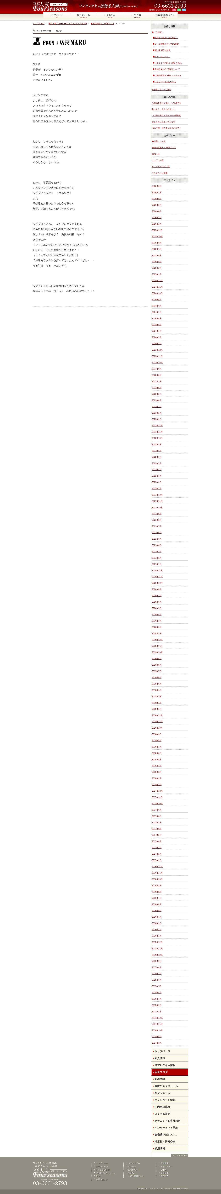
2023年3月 (156, 406)
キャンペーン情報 (159, 173)
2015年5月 (156, 986)
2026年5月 (156, 205)
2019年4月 (156, 690)
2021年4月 (156, 545)
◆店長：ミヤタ (159, 141)
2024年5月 (156, 325)
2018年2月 (156, 778)
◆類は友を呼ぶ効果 (161, 50)
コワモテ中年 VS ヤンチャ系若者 (166, 115)
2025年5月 (156, 262)
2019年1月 (156, 709)
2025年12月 (157, 230)
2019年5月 (156, 684)
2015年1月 (156, 1011)
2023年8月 (156, 375)
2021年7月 (156, 526)
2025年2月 (156, 268)
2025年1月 (156, 274)
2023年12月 (157, 350)
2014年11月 (157, 1024)
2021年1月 (156, 564)
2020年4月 (156, 614)
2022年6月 (156, 457)
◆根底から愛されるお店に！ (165, 38)
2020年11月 (157, 577)
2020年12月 (157, 570)
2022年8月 (156, 451)
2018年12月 (157, 715)
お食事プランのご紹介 (161, 90)
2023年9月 (156, 369)
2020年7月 (156, 595)
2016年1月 (156, 936)
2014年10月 (157, 1030)
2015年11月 (157, 948)
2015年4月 (156, 992)
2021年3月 (156, 551)
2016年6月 (156, 904)
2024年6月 (156, 318)
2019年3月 (156, 696)
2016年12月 (157, 866)
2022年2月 (156, 482)
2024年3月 (156, 337)
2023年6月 (156, 388)
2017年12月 (157, 791)
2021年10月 (157, 507)
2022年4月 (156, 469)
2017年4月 (156, 841)
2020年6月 (156, 602)
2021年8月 (156, 520)
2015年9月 (156, 961)
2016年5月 (156, 911)
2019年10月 (157, 652)
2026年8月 (156, 186)
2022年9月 (156, 444)
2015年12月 (157, 942)
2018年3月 (156, 772)
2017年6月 (156, 829)
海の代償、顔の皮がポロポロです (166, 128)
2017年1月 (156, 860)
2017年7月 (156, 822)
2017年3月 (156, 848)
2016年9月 (156, 885)
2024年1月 (156, 343)
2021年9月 (156, 514)
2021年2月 (156, 558)
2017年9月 (156, 810)
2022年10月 (157, 438)
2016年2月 (156, 929)
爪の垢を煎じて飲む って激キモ (166, 103)
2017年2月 (156, 854)
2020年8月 (156, 589)
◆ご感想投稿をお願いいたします (167, 75)
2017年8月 (156, 816)
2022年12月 (157, 425)
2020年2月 (156, 627)
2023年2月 (156, 413)
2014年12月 (157, 1018)
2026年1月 (156, 224)
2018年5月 (156, 759)
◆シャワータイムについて (164, 82)
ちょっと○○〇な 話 (161, 166)
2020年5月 (156, 608)
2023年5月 (156, 394)
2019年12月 (157, 640)
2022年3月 (156, 476)
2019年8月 (156, 665)
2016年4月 (156, 917)
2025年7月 (156, 249)
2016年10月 (157, 879)
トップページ (38, 23)
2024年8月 (156, 306)
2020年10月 (157, 583)
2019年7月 (156, 671)
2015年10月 (157, 955)
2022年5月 (156, 463)
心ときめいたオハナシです (163, 122)
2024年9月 (156, 299)
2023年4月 (156, 400)
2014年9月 (156, 1037)
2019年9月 (156, 658)
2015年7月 (156, 974)
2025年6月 (156, 255)
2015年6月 (156, 980)
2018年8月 (156, 740)
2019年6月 (156, 677)
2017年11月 (157, 797)
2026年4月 (156, 211)
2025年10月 (157, 236)
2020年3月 (156, 621)
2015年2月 (156, 1005)
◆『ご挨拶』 (158, 32)
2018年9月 (156, 734)
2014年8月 (156, 1043)
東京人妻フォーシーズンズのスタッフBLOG (68, 23)
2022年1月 (156, 488)
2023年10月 (157, 362)
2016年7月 (156, 898)
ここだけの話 (158, 160)
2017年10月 (157, 803)
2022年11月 (157, 432)
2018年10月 (157, 728)
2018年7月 (156, 747)
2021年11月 (157, 501)
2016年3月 (156, 923)
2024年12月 (157, 280)
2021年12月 (157, 495)
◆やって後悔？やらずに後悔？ (166, 44)
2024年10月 (157, 293)
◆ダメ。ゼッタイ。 (161, 56)
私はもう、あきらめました (163, 109)
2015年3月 (156, 999)
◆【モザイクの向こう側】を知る (167, 63)
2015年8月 (156, 967)
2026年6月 (156, 199)
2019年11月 (157, 646)
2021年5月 (156, 539)
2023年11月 (157, 356)
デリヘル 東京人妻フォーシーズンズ (162, 1188)
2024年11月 (157, 287)
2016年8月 (156, 892)
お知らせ (156, 154)
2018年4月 (156, 766)
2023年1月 (156, 419)
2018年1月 (156, 785)
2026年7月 (156, 192)
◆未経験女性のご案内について (166, 69)
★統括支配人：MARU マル (102, 23)
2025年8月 (156, 243)
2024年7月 (156, 312)
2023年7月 (156, 381)
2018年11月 (157, 722)
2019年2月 (156, 703)
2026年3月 (156, 217)
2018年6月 (156, 753)
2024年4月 (156, 331)
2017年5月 (156, 835)
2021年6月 (156, 532)
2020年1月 (156, 633)
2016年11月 (157, 873)
